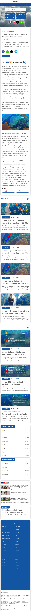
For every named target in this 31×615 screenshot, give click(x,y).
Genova (3, 562)
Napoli (3, 577)
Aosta (17, 559)
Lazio (17, 541)
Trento (3, 565)
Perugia (3, 574)
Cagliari (17, 586)
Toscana (17, 538)
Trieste (3, 568)
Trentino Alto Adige (6, 532)
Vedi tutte (28, 326)
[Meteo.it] (27, 4)
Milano (17, 562)
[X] (17, 22)
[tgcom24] (15, 1)
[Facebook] (10, 22)
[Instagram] (14, 22)
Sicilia (3, 553)
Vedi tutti (28, 199)
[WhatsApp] (21, 22)
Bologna (17, 568)
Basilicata (4, 550)
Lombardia (18, 529)
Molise (3, 547)
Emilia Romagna (5, 535)
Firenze (17, 571)
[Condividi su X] (11, 52)
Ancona (3, 571)
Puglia (17, 547)
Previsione (6, 55)
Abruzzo (17, 544)
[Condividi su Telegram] (15, 52)
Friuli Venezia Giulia (6, 538)
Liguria (3, 529)
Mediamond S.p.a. (13, 605)
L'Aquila (17, 577)
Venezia (17, 565)
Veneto (17, 532)
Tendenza (6, 348)
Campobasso (4, 580)
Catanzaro (18, 583)
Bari (16, 580)
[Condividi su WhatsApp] (7, 52)
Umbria (3, 541)
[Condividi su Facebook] (3, 52)
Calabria (17, 550)
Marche (17, 535)
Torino (3, 559)
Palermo (3, 586)
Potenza (3, 583)
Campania (4, 544)
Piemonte (4, 526)
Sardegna (17, 553)
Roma (17, 574)
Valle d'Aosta (18, 526)
